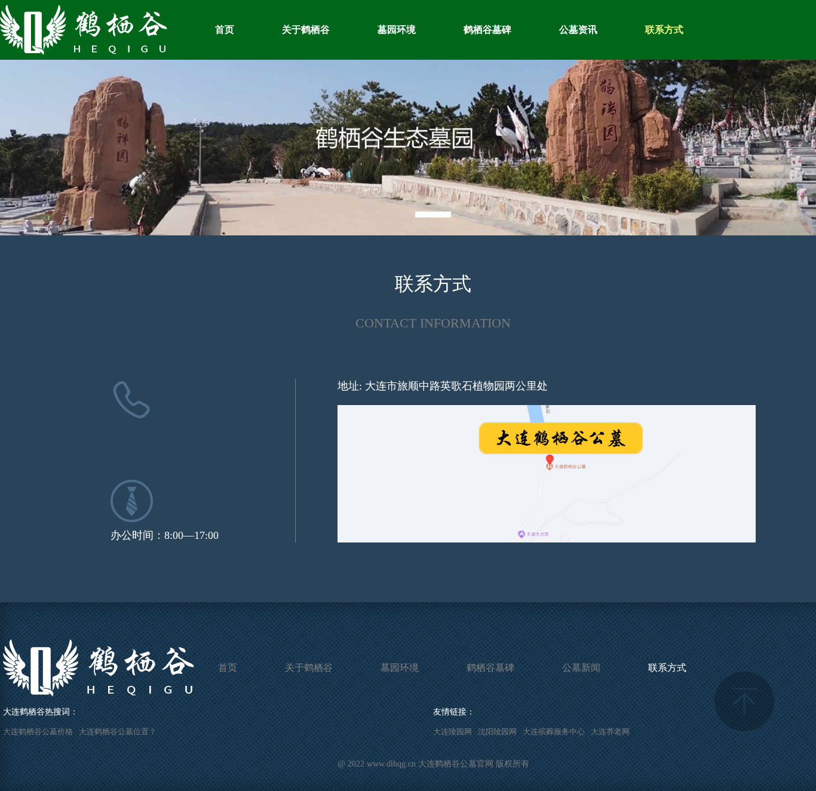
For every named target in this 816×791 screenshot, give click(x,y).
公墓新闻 (581, 668)
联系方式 (664, 29)
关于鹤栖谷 (306, 29)
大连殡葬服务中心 (554, 731)
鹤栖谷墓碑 (487, 29)
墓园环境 (397, 29)
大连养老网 (610, 731)
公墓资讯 (578, 29)
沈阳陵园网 (497, 731)
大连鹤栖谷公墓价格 (38, 731)
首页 (224, 29)
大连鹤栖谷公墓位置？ (118, 731)
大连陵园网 (452, 731)
